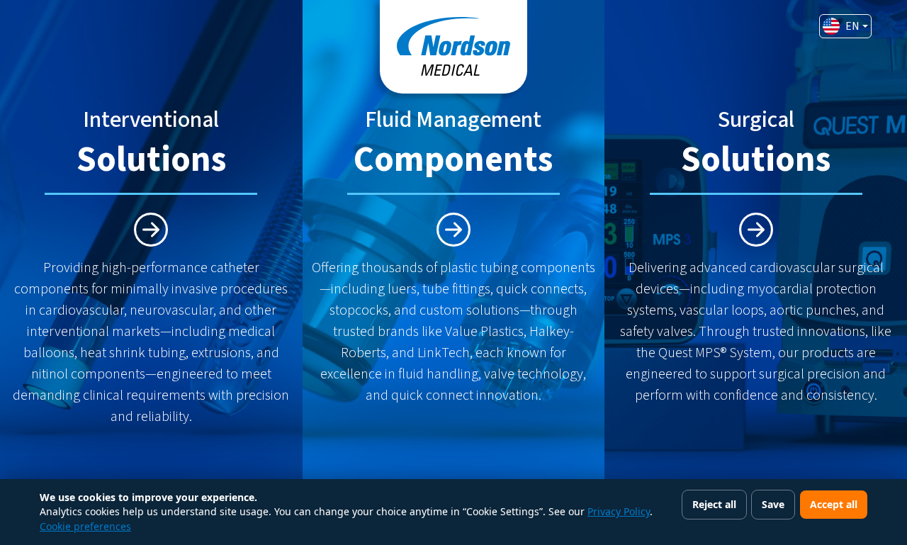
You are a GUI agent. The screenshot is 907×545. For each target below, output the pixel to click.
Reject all (714, 504)
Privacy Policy (618, 511)
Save (773, 504)
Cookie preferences (85, 526)
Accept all (833, 504)
